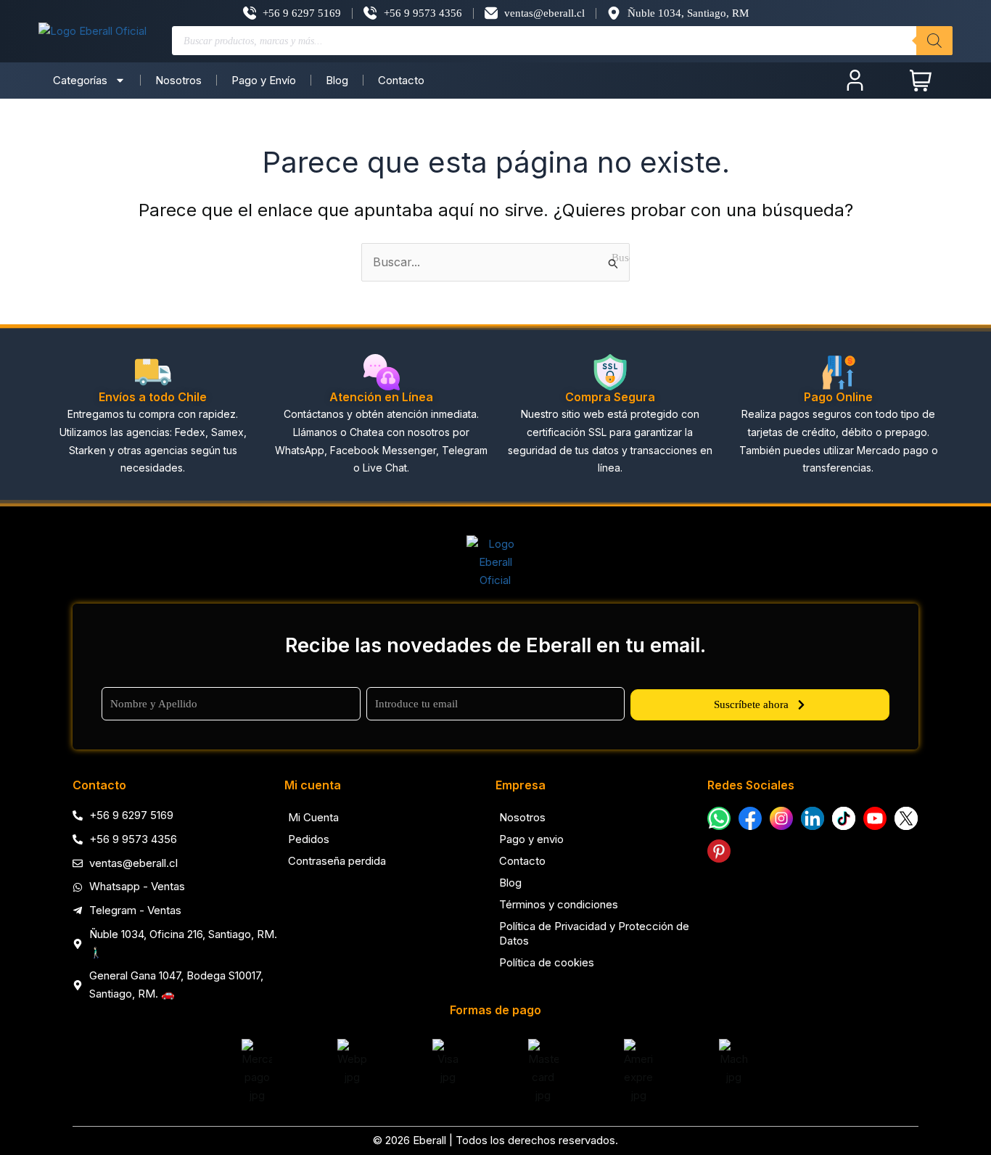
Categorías (80, 80)
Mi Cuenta (313, 817)
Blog (337, 80)
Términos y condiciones (558, 904)
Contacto (401, 80)
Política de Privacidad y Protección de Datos (594, 933)
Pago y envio (531, 839)
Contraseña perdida (337, 861)
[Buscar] (934, 40)
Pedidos (308, 839)
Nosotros (178, 80)
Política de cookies (546, 962)
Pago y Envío (263, 80)
